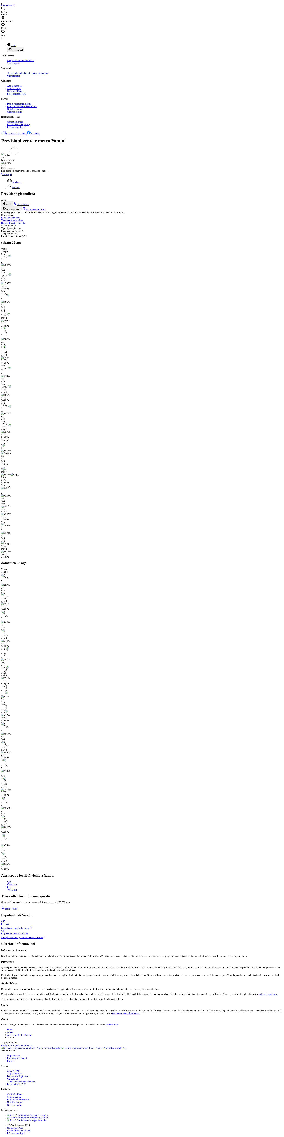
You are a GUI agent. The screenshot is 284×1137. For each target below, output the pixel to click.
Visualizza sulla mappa (16, 133)
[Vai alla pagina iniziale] (1, 2)
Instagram (43, 1117)
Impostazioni (17, 50)
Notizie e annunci (15, 109)
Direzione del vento (10, 217)
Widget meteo (13, 75)
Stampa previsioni (13, 209)
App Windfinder (14, 86)
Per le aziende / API (16, 93)
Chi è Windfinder (15, 91)
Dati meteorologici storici (19, 104)
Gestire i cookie (14, 111)
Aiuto (13, 45)
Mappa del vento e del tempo (20, 60)
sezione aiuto (112, 1024)
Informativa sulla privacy (18, 124)
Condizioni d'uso (15, 122)
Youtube (42, 1120)
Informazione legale (16, 127)
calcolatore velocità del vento (125, 1013)
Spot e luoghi (13, 63)
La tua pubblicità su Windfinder (22, 106)
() (12, 220)
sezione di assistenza (267, 994)
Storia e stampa (14, 88)
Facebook (35, 133)
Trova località (11, 908)
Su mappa (7, 174)
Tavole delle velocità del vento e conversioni (28, 73)
